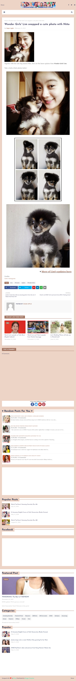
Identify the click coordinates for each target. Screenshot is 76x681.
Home (6, 20)
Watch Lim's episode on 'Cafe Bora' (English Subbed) (14, 336)
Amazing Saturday (8, 616)
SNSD (50, 616)
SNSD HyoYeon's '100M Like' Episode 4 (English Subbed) (27, 416)
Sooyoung (64, 616)
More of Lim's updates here (57, 271)
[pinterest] (74, 5)
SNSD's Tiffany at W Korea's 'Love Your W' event (25, 456)
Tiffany (17, 619)
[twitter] (71, 5)
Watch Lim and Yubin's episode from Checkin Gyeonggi (37, 336)
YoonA (23, 619)
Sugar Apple (10, 28)
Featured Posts (19, 616)
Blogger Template (29, 678)
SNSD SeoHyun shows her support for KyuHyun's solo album (30, 446)
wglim (23, 283)
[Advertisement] (38, 481)
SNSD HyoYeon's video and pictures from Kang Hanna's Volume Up (31, 647)
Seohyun (57, 616)
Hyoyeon (27, 616)
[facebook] (68, 5)
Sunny (4, 619)
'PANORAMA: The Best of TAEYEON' (15, 597)
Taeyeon (11, 619)
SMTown (35, 616)
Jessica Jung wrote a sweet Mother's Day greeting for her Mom (29, 640)
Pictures (17, 283)
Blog (14, 678)
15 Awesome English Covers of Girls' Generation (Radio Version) (29, 512)
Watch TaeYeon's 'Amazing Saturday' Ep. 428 (24, 520)
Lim (11, 283)
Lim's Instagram (9, 278)
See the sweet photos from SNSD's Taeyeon (24, 426)
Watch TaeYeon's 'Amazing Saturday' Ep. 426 (24, 504)
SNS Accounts (43, 616)
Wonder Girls (12, 20)
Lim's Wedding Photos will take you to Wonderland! (60, 336)
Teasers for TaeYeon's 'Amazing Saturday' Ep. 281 (26, 436)
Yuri (29, 619)
